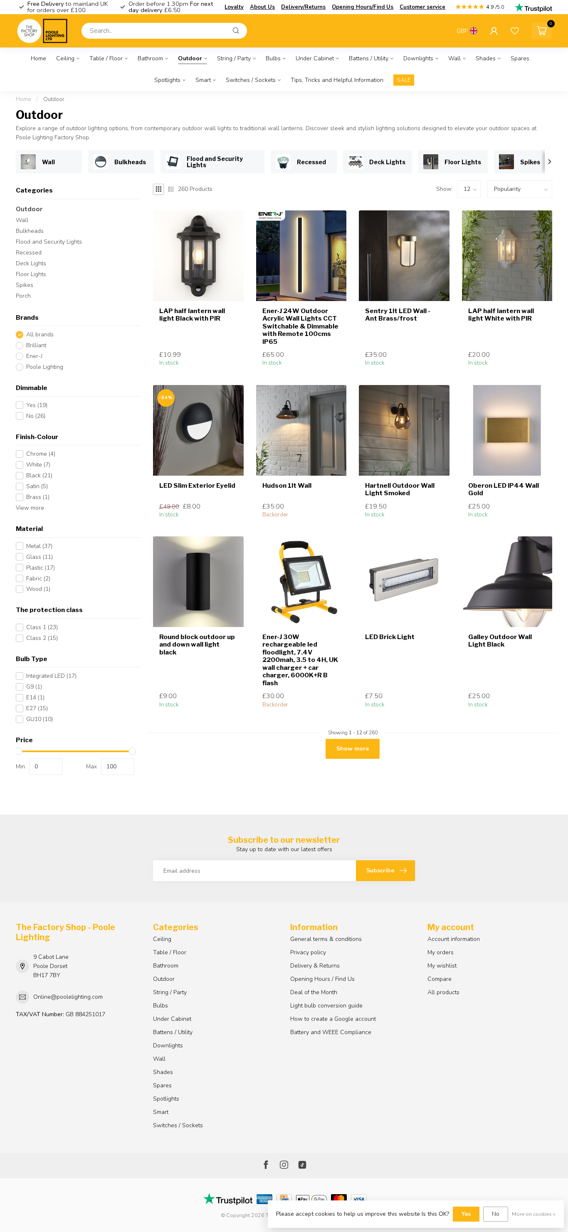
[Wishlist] (515, 30)
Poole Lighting (44, 367)
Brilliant (36, 345)
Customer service (422, 7)
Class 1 (42, 627)
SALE (404, 80)
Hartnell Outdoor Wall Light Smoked (400, 489)
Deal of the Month (313, 992)
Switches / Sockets (251, 80)
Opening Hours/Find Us (362, 7)
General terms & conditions (326, 939)
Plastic (40, 568)
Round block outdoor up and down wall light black (197, 644)
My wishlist (442, 966)
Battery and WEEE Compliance (330, 1032)
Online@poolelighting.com (68, 997)
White (38, 465)
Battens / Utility (368, 58)
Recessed (29, 253)
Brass (37, 497)
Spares (520, 58)
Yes (36, 405)
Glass (39, 557)
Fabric (38, 578)
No (35, 416)
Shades (486, 58)
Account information (453, 939)
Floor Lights (31, 274)
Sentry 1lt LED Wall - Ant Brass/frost (397, 314)
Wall (454, 58)
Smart (203, 80)
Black (39, 475)
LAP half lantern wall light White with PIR (501, 314)
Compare (439, 979)
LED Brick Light (390, 637)
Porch (23, 296)
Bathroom (150, 58)
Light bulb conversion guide (326, 1006)
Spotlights (167, 80)
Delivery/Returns (303, 7)
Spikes (24, 285)
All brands (40, 334)
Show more (352, 749)
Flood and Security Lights (49, 242)
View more (30, 508)
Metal (39, 546)
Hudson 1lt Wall (286, 485)
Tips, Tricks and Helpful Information (337, 80)
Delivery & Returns (315, 966)
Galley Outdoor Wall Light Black (500, 640)
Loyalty (234, 7)
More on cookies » (534, 1213)
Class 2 (42, 638)
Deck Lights (31, 263)
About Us (262, 7)
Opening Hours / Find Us (322, 979)
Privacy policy (308, 952)
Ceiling (65, 58)
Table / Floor (106, 58)
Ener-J (34, 356)
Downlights (418, 58)
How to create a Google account (333, 1019)
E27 (37, 708)
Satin (37, 486)
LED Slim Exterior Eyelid (197, 485)
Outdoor (190, 58)
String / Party (234, 58)
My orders (440, 952)
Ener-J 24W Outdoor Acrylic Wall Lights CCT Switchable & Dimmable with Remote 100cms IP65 (300, 326)
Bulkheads (30, 231)
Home (38, 58)
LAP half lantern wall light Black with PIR (192, 314)
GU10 (39, 719)
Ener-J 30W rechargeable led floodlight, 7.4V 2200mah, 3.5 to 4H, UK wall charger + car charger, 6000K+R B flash (300, 660)
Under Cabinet (315, 58)
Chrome (40, 454)
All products (443, 992)
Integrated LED (51, 676)
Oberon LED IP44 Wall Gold (503, 489)
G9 (34, 687)
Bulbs (273, 58)
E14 (35, 697)
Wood (38, 589)
